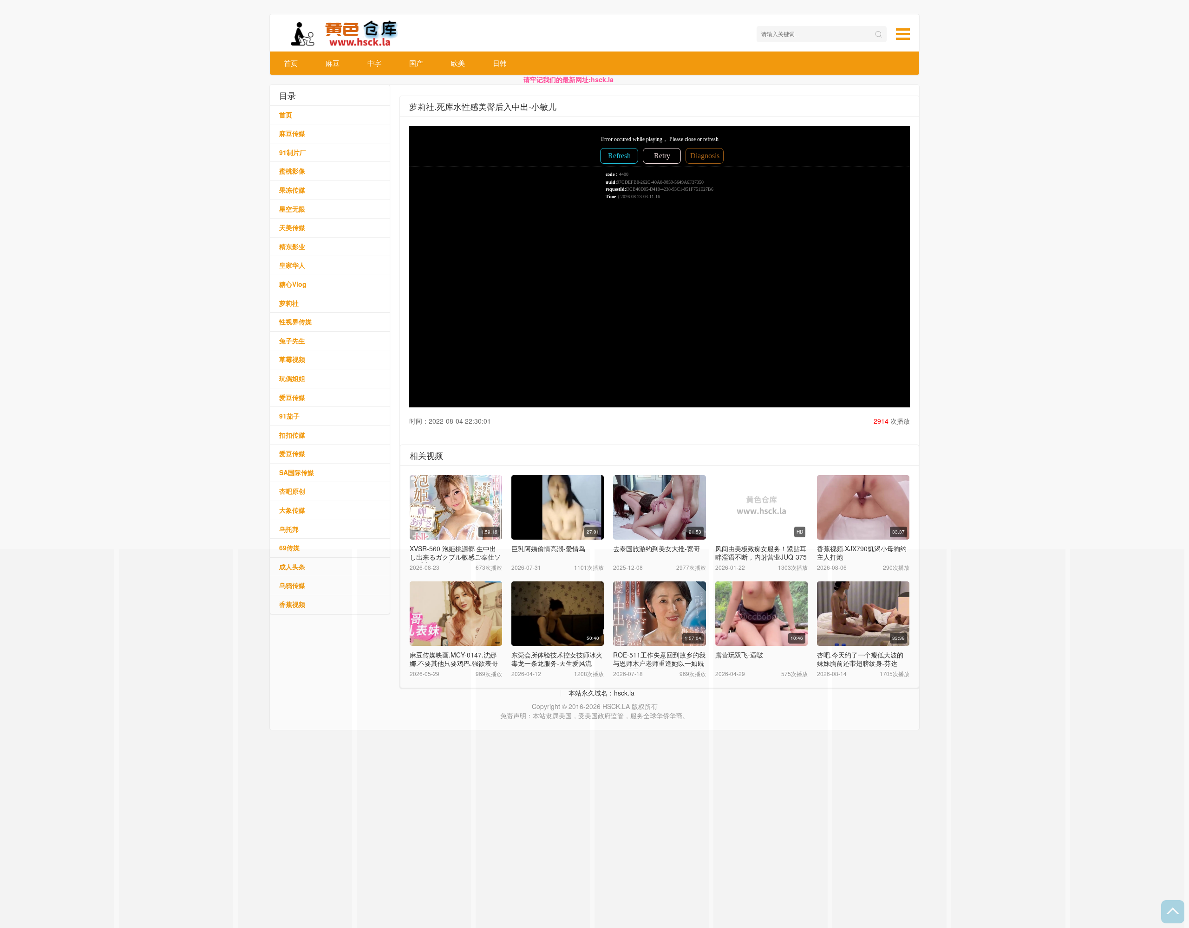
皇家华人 (292, 265)
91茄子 (289, 415)
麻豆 (333, 63)
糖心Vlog (293, 284)
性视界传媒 (295, 321)
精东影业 (292, 246)
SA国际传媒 (296, 472)
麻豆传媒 (292, 133)
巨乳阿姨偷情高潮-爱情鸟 (548, 548)
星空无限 (292, 208)
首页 (291, 63)
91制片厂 (292, 152)
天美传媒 (292, 227)
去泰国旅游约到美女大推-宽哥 (656, 548)
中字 (374, 63)
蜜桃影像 (292, 170)
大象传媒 (292, 510)
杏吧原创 (292, 491)
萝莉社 (289, 303)
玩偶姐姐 (292, 378)
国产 (416, 63)
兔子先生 (292, 340)
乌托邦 (289, 529)
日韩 (500, 63)
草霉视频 (292, 359)
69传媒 (289, 547)
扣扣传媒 (292, 434)
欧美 (458, 63)
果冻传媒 (292, 189)
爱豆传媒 (292, 397)
